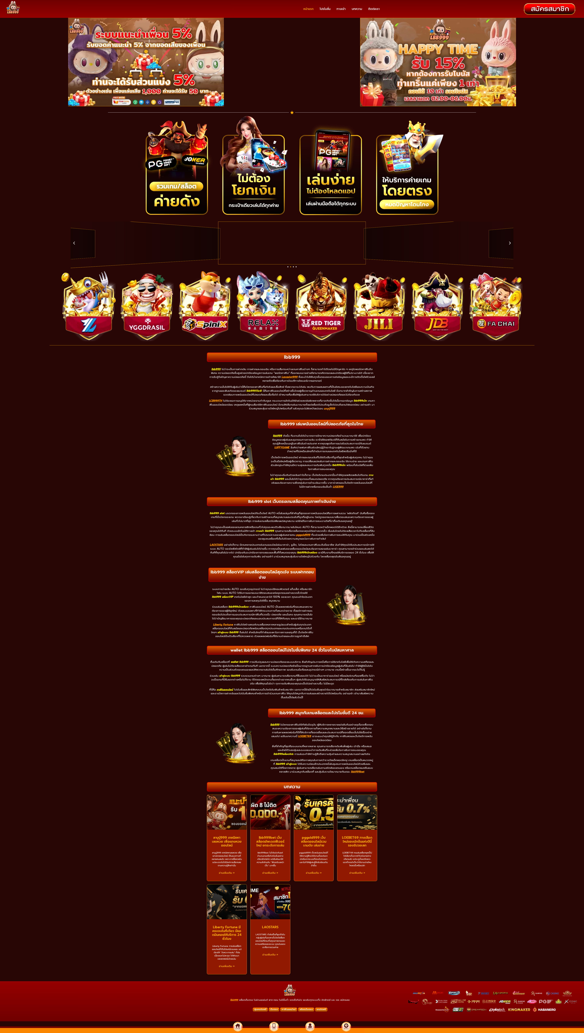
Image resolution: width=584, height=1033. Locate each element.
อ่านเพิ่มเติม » (227, 873)
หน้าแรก (308, 9)
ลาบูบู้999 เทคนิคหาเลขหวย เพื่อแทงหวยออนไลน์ (227, 841)
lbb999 (234, 1000)
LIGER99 (338, 487)
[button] (287, 266)
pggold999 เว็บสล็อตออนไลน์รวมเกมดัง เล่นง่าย (313, 841)
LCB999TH (215, 401)
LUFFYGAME (282, 447)
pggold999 (303, 535)
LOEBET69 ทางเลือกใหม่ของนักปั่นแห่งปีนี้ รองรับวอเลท (357, 841)
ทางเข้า (341, 9)
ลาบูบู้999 (329, 408)
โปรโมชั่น (325, 9)
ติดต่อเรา (374, 9)
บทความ (357, 9)
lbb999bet (357, 772)
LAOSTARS (216, 545)
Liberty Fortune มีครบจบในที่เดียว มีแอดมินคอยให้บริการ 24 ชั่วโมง (227, 933)
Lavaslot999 (290, 377)
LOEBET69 (304, 736)
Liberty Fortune (223, 625)
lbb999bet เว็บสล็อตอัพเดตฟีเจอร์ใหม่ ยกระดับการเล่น (270, 841)
